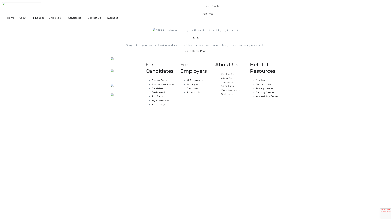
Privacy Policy (133, 118)
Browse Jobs (159, 80)
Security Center (265, 92)
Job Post (208, 13)
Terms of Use (263, 84)
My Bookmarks (160, 100)
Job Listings (158, 104)
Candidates (75, 17)
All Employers (194, 80)
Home (11, 17)
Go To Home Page (195, 51)
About (23, 17)
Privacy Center (264, 88)
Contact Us (94, 17)
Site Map (261, 80)
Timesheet (111, 17)
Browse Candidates (163, 84)
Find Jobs (38, 17)
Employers (55, 17)
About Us (226, 78)
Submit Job (193, 92)
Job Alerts (157, 96)
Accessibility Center (267, 96)
